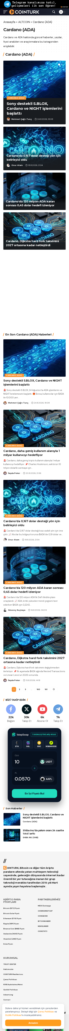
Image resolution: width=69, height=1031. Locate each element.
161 (46, 689)
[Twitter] (26, 713)
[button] (59, 64)
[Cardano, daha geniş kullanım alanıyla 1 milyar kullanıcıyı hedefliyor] (34, 428)
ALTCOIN (24, 22)
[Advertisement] (34, 288)
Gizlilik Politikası (13, 1015)
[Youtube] (42, 713)
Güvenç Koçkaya (16, 610)
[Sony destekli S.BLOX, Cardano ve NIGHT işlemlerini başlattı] (34, 79)
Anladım (33, 1022)
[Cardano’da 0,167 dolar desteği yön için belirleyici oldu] (34, 148)
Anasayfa (9, 22)
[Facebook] (11, 713)
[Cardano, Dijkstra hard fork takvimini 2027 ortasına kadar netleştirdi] (34, 231)
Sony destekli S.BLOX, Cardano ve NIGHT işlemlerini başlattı (34, 108)
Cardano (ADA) (16, 98)
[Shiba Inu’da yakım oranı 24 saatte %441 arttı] (12, 835)
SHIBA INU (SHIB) (30, 837)
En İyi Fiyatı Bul (34, 793)
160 (38, 689)
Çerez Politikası (46, 1011)
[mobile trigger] (6, 12)
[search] (53, 12)
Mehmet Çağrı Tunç (21, 119)
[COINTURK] (24, 12)
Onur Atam (17, 165)
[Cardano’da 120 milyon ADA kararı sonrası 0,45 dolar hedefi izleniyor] (34, 191)
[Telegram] (58, 713)
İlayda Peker (14, 473)
